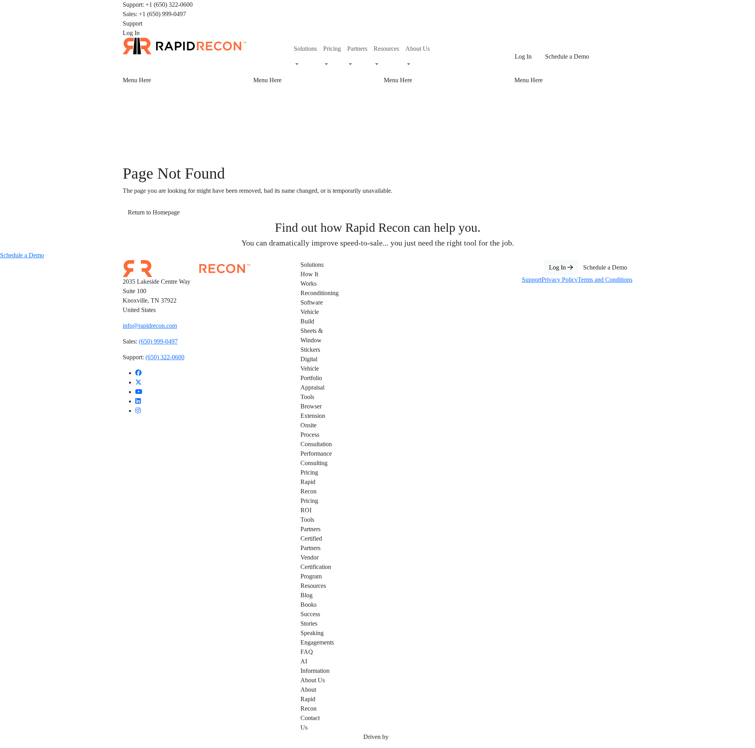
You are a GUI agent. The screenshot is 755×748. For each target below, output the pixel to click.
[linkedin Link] (138, 401)
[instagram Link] (138, 410)
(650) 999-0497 (158, 341)
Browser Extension (312, 411)
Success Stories (310, 619)
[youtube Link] (138, 391)
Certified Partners (311, 543)
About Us (312, 680)
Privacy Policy (559, 279)
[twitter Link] (138, 382)
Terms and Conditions (605, 279)
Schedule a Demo (567, 56)
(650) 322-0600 (164, 357)
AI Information (313, 666)
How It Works (309, 279)
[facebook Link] (138, 372)
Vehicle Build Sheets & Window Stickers (311, 330)
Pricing (309, 472)
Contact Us (310, 723)
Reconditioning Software (313, 298)
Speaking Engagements (313, 638)
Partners (310, 529)
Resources (313, 585)
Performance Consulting (313, 458)
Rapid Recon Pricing (309, 491)
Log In (131, 33)
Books (308, 604)
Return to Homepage (154, 212)
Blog (306, 595)
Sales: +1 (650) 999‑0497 (154, 14)
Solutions (312, 264)
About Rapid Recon (308, 699)
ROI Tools (307, 515)
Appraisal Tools (312, 392)
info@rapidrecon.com (150, 325)
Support (132, 23)
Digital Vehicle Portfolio (311, 368)
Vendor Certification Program (313, 567)
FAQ (306, 651)
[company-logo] (184, 45)
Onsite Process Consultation (313, 434)
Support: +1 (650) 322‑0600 (158, 4)
